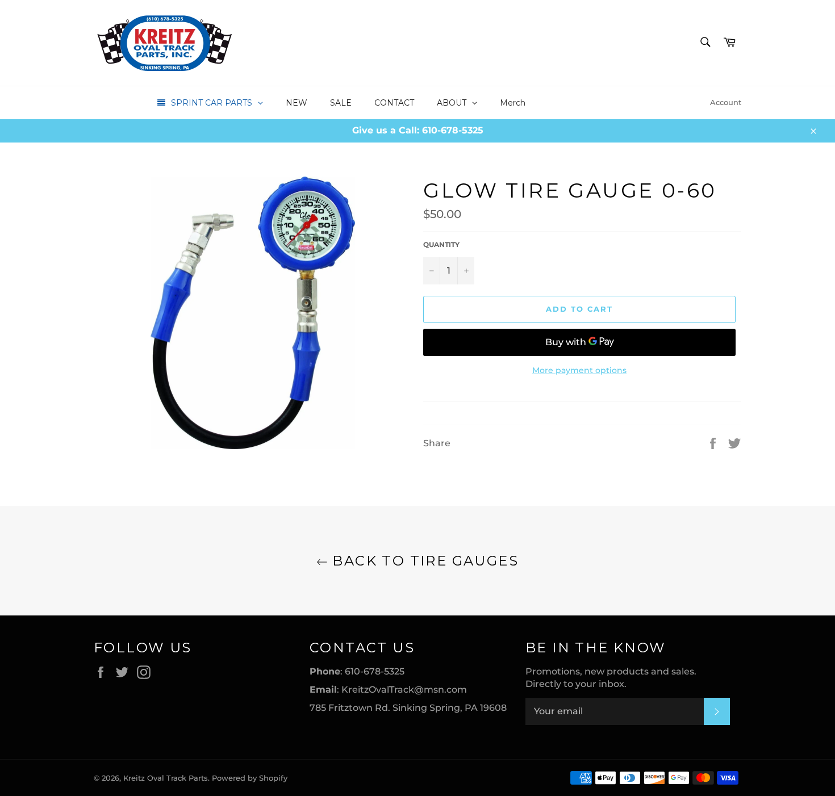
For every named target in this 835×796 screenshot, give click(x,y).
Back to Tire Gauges (423, 560)
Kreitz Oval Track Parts (165, 778)
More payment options (579, 370)
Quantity (441, 244)
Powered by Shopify (249, 778)
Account (725, 102)
